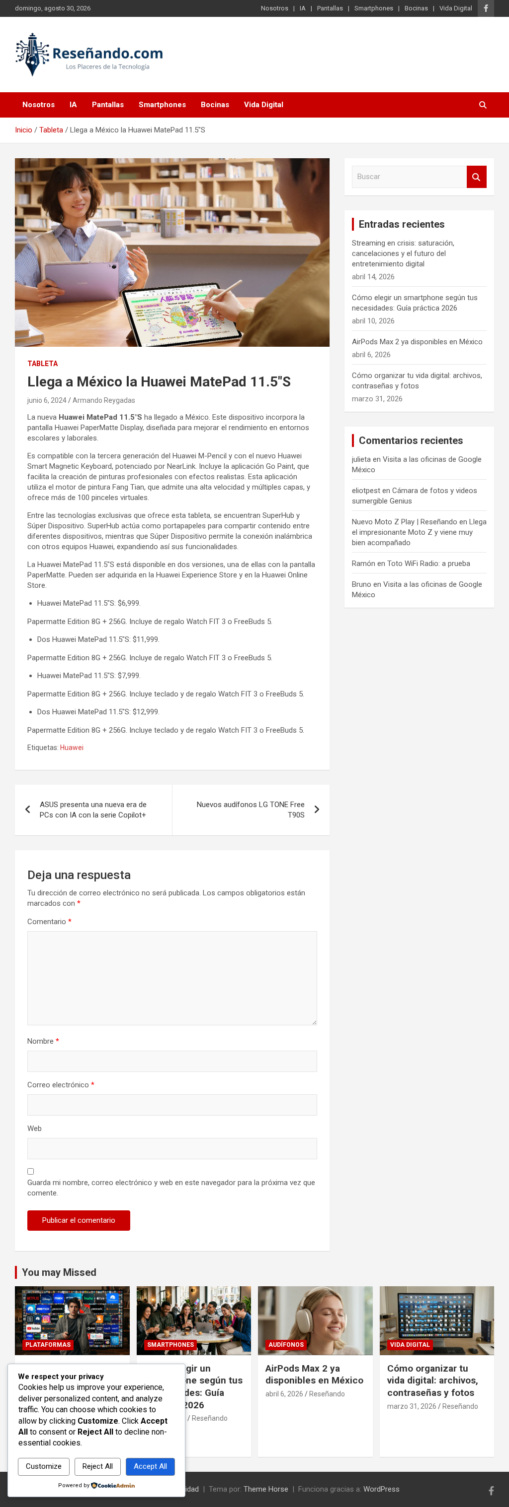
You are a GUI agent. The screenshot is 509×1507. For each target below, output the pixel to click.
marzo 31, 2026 (411, 1406)
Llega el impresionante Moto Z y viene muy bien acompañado (419, 532)
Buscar (477, 177)
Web (34, 1128)
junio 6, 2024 (47, 400)
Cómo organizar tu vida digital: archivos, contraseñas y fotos (432, 1380)
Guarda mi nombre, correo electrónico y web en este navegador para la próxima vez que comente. (171, 1187)
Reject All (98, 1466)
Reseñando (210, 1418)
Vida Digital (455, 8)
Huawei (72, 748)
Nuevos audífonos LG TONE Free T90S (251, 809)
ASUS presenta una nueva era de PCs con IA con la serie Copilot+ (93, 809)
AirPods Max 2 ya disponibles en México (417, 341)
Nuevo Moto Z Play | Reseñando (404, 521)
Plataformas (48, 1344)
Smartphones (373, 8)
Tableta (42, 364)
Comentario (49, 921)
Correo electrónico (60, 1084)
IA (303, 8)
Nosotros (274, 8)
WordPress (381, 1489)
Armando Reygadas (104, 400)
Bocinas (416, 8)
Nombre (43, 1041)
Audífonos (286, 1344)
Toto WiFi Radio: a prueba (428, 563)
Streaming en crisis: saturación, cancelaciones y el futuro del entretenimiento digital (403, 253)
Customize (44, 1466)
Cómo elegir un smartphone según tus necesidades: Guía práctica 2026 (193, 1387)
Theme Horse (266, 1489)
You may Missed (59, 1272)
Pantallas (330, 8)
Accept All (150, 1466)
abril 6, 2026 (284, 1394)
